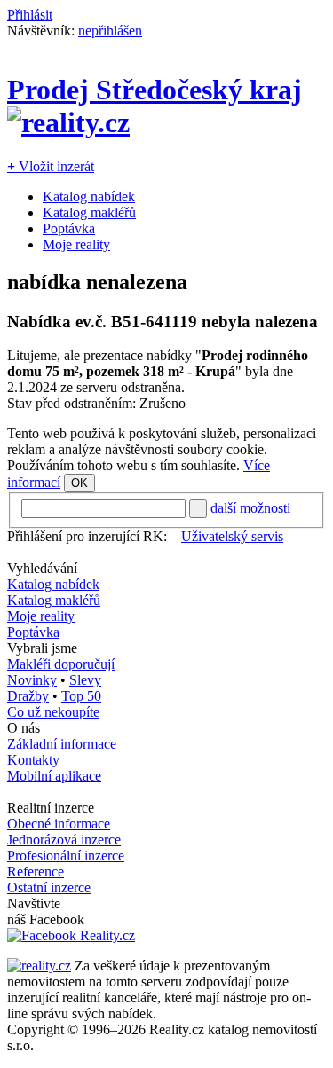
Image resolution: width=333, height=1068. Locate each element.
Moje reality (76, 244)
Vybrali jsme (42, 648)
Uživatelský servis (232, 536)
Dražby (28, 695)
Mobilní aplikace (54, 775)
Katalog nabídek (89, 196)
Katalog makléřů (89, 212)
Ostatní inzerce (49, 887)
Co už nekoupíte (53, 711)
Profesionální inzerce (65, 855)
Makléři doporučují (61, 663)
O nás (23, 727)
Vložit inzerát (50, 166)
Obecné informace (58, 823)
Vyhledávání (42, 568)
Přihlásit (29, 14)
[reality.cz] (39, 965)
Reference (35, 871)
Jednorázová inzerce (64, 839)
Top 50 (81, 695)
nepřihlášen (110, 30)
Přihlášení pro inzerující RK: (87, 536)
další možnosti (250, 507)
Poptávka (69, 228)
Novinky (32, 679)
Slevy (85, 679)
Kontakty (33, 759)
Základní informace (61, 743)
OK (79, 483)
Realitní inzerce (50, 807)
